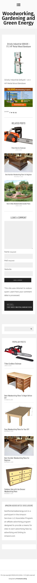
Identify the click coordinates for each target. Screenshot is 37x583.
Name (10, 252)
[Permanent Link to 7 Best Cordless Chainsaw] (19, 353)
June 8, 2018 (18, 205)
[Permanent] (18, 145)
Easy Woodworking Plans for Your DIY (16, 429)
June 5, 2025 (18, 149)
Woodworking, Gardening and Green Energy (18, 18)
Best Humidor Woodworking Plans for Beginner (18, 174)
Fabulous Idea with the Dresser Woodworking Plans (14, 490)
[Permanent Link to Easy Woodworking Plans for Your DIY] (19, 416)
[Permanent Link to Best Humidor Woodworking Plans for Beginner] (19, 446)
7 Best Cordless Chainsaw (12, 363)
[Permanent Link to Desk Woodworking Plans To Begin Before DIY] (19, 382)
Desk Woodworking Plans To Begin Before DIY (18, 396)
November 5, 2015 (18, 176)
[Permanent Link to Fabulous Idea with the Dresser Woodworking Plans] (19, 477)
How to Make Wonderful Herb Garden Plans (18, 204)
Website (7, 269)
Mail (9, 260)
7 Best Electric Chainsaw (18, 148)
